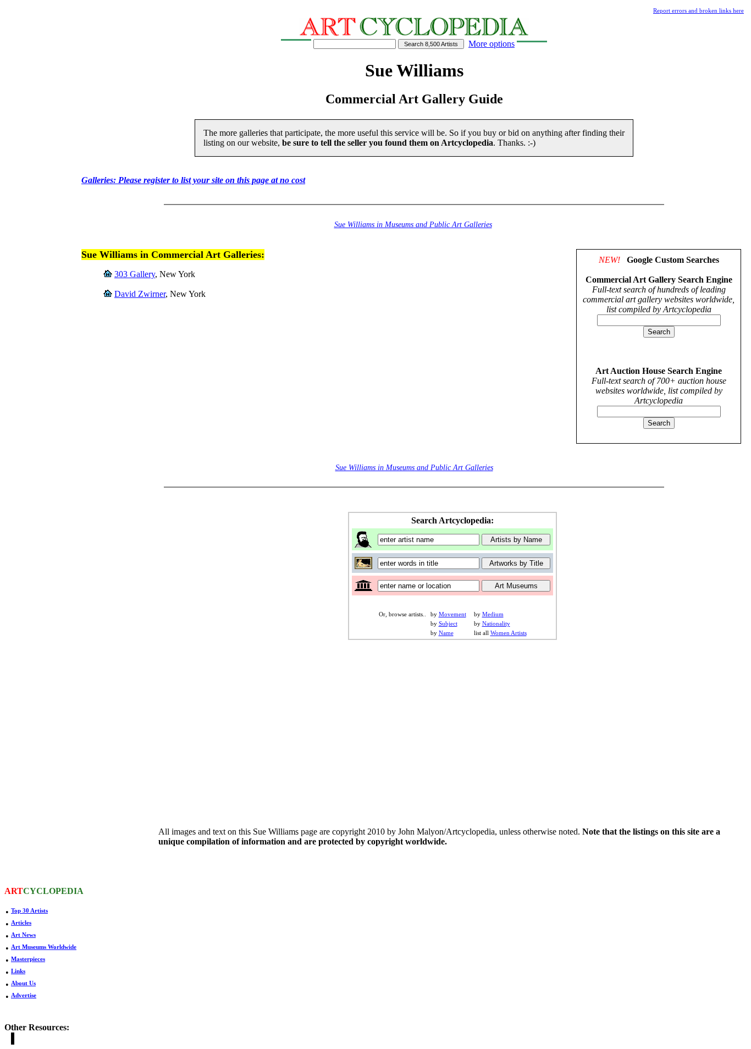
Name (446, 633)
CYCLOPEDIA (53, 891)
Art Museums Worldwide (43, 946)
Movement (452, 614)
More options (491, 43)
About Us (23, 983)
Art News (23, 934)
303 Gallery (134, 274)
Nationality (496, 623)
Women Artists (508, 633)
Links (18, 971)
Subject (448, 623)
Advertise (23, 995)
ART (13, 891)
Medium (493, 614)
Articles (21, 922)
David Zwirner (139, 294)
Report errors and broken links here (698, 10)
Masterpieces (28, 959)
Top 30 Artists (29, 910)
